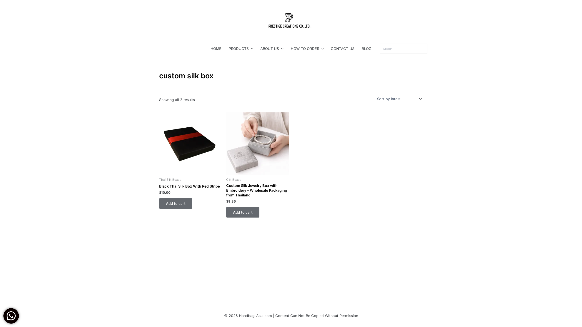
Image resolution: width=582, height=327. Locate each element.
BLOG (366, 48)
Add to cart (176, 203)
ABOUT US (269, 48)
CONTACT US (342, 48)
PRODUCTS (239, 48)
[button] (251, 48)
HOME (216, 48)
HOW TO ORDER (305, 48)
